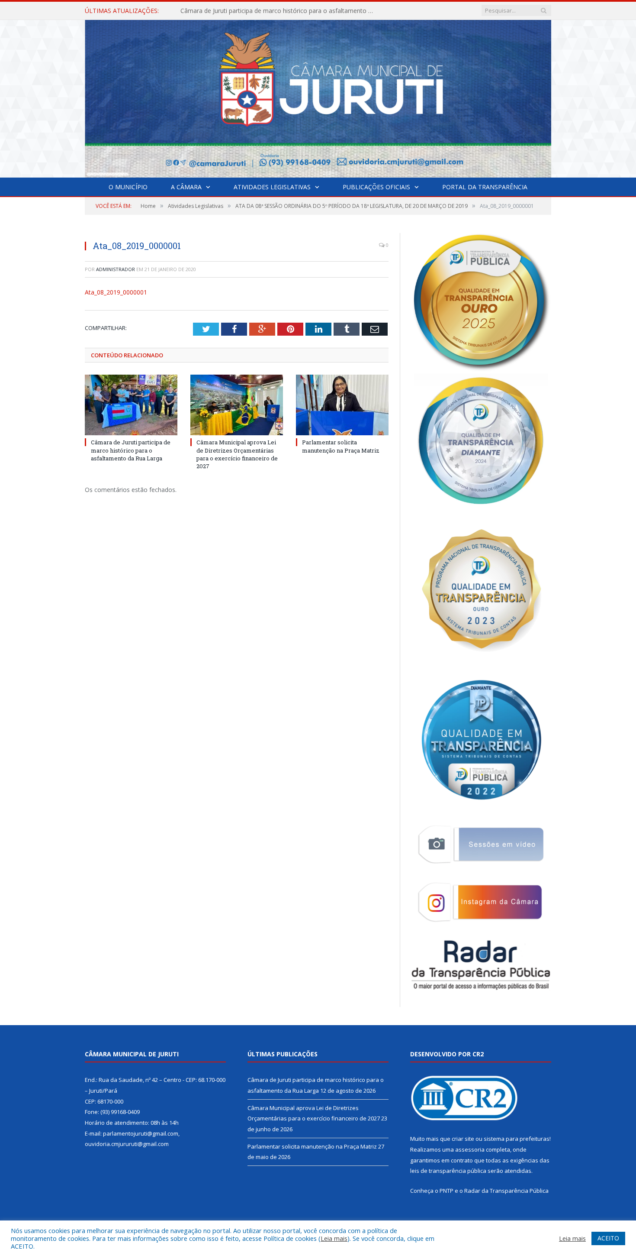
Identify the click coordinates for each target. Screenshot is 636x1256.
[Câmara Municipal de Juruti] (318, 97)
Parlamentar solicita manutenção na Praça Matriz (340, 446)
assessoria (470, 1149)
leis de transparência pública (448, 1171)
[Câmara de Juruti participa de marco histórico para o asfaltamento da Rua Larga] (131, 405)
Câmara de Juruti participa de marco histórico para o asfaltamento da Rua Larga (130, 450)
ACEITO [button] (608, 1238)
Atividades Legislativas (272, 187)
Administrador (115, 269)
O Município (128, 187)
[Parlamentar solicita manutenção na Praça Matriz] (342, 405)
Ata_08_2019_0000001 (116, 292)
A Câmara (186, 187)
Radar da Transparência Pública (506, 1190)
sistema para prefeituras (516, 1139)
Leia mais (334, 1238)
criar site (463, 1139)
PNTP (446, 1190)
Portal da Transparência (484, 187)
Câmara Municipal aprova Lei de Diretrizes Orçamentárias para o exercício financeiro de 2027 (279, 11)
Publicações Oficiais (376, 187)
